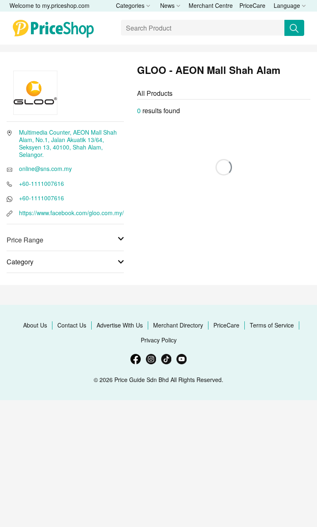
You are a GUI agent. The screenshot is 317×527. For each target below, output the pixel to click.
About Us (35, 325)
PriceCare (252, 5)
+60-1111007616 (41, 183)
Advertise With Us (120, 325)
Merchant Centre (211, 5)
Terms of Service (272, 325)
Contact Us (71, 325)
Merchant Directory (178, 325)
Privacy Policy (159, 340)
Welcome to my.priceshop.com (49, 5)
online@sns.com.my (45, 168)
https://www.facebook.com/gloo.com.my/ (71, 212)
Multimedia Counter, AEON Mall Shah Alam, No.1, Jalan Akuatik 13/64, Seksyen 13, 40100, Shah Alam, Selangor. (68, 143)
